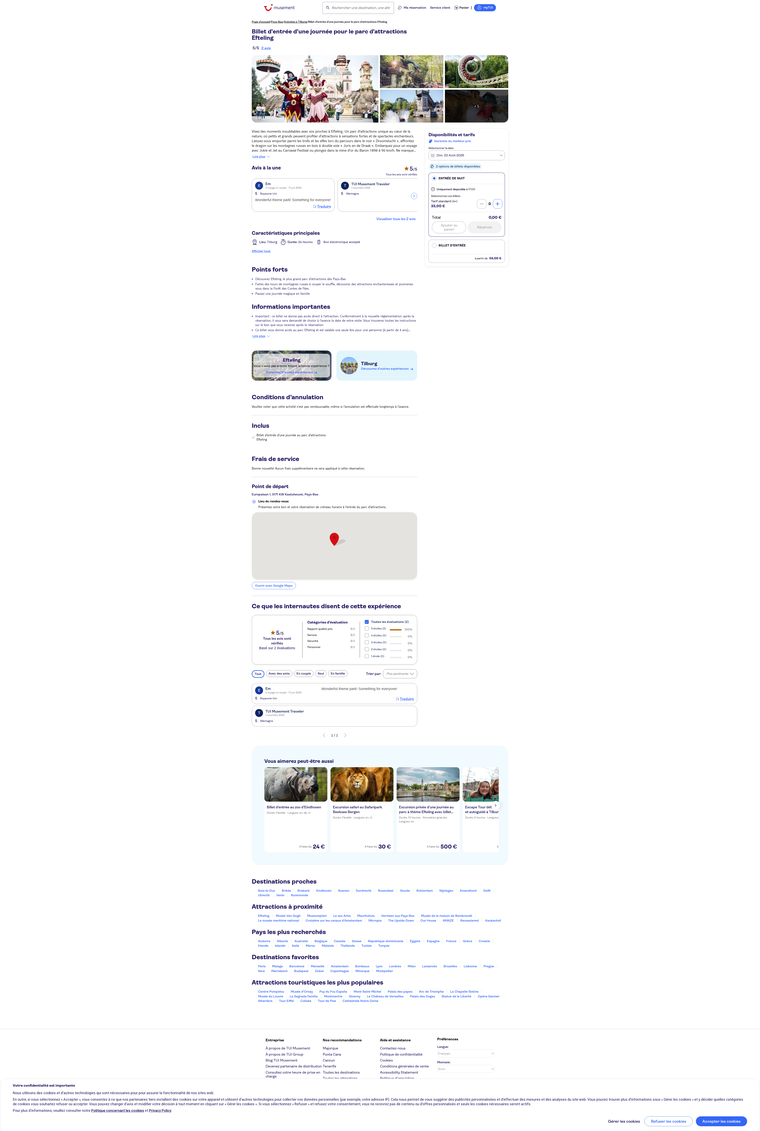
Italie (295, 946)
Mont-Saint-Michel (367, 991)
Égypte (415, 941)
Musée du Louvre (270, 996)
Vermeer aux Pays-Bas (397, 916)
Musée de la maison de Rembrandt (446, 916)
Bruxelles (450, 966)
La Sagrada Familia (304, 996)
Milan (412, 966)
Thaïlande (347, 946)
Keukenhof (493, 920)
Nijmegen (446, 890)
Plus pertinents (397, 674)
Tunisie (366, 946)
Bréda (286, 890)
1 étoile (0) (377, 656)
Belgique (320, 941)
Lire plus (259, 156)
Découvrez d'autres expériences (385, 369)
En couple (303, 673)
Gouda (405, 890)
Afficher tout (261, 251)
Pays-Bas (277, 21)
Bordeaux (362, 966)
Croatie (484, 941)
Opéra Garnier (489, 996)
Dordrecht (363, 890)
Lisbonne (470, 966)
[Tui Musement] (282, 7)
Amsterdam (340, 966)
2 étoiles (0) (378, 649)
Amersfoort (468, 890)
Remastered (469, 920)
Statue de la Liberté (456, 996)
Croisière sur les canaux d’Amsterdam (334, 920)
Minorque (362, 971)
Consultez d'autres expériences (289, 372)
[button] (466, 178)
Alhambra (265, 1001)
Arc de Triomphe (431, 991)
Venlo (280, 895)
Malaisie (328, 946)
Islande (280, 946)
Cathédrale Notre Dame (360, 1001)
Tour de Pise (327, 1001)
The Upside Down (401, 920)
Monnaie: (443, 1062)
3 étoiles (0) (379, 642)
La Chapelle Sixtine (464, 991)
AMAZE (448, 920)
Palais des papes (400, 991)
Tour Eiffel (286, 1001)
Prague (489, 966)
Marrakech (279, 971)
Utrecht (264, 895)
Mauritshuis (366, 916)
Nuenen (343, 890)
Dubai (319, 971)
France (451, 941)
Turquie (384, 946)
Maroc (310, 946)
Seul (321, 673)
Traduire (324, 206)
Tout (258, 674)
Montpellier (384, 971)
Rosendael (385, 890)
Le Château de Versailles (385, 996)
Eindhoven (324, 890)
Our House (428, 920)
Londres (395, 966)
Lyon (379, 966)
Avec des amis (279, 673)
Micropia (375, 920)
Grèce (467, 941)
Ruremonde (299, 895)
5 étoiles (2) (378, 628)
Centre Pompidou (271, 991)
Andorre (264, 941)
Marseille (317, 966)
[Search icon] (328, 8)
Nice (261, 971)
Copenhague (339, 971)
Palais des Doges (422, 996)
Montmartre (333, 996)
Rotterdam (424, 890)
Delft (487, 890)
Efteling (291, 360)
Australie (301, 941)
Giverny (354, 996)
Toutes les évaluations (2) (390, 622)
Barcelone (296, 966)
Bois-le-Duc (266, 890)
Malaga (277, 966)
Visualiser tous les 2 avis (396, 219)
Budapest (301, 971)
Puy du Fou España (333, 991)
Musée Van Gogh (288, 916)
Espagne (433, 941)
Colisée (305, 1001)
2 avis (266, 48)
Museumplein (317, 916)
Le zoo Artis (342, 916)
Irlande (263, 946)
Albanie (282, 941)
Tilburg (369, 363)
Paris (262, 966)
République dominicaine (385, 941)
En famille (338, 673)
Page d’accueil (261, 21)
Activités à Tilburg (295, 21)
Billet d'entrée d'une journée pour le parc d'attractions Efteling (347, 21)
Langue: (443, 1047)
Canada (339, 941)
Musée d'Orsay (302, 991)
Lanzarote (429, 966)
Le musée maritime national (278, 920)
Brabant (303, 890)
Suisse (356, 941)
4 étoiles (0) (378, 635)
